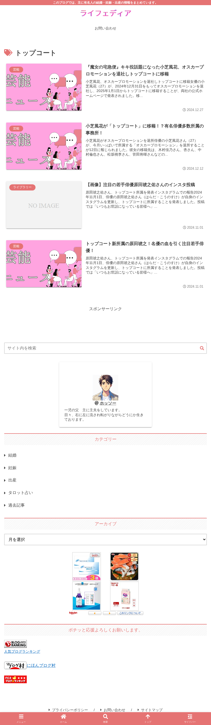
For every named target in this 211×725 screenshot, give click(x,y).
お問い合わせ (114, 710)
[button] (202, 348)
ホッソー (108, 403)
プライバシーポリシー (70, 710)
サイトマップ (152, 710)
